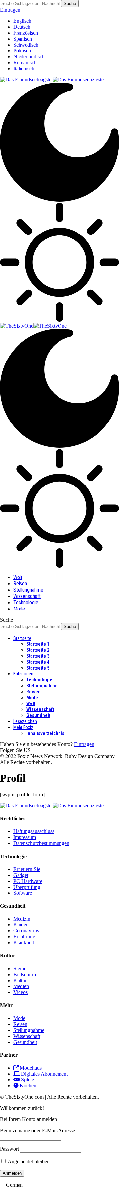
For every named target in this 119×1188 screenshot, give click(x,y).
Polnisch (22, 50)
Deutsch (21, 27)
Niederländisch (29, 56)
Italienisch (23, 68)
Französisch (25, 33)
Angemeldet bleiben (28, 1161)
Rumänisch (25, 62)
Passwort (9, 1149)
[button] (59, 1185)
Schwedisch (25, 44)
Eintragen (84, 744)
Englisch (22, 21)
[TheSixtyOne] (33, 325)
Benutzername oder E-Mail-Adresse (37, 1130)
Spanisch (22, 39)
